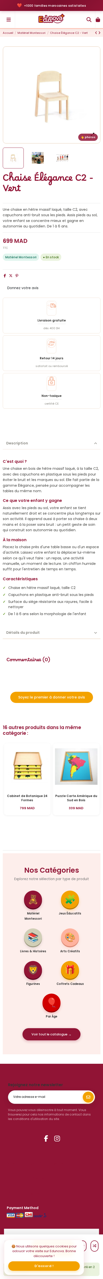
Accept (44, 1266)
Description (17, 443)
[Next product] (99, 32)
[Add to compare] (94, 1246)
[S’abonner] (88, 1097)
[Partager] (5, 275)
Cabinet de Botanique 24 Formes (27, 798)
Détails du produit (23, 632)
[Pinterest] (17, 275)
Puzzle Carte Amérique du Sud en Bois (76, 798)
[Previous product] (96, 32)
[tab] (51, 443)
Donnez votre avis (22, 287)
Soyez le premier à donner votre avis (51, 697)
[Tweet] (10, 275)
